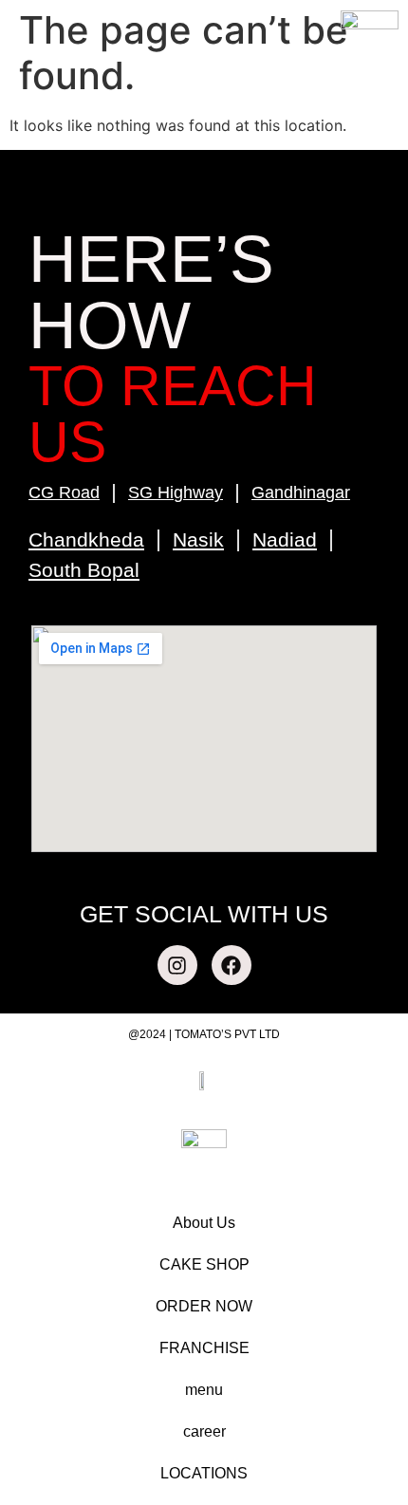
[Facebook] (231, 965)
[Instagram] (177, 965)
